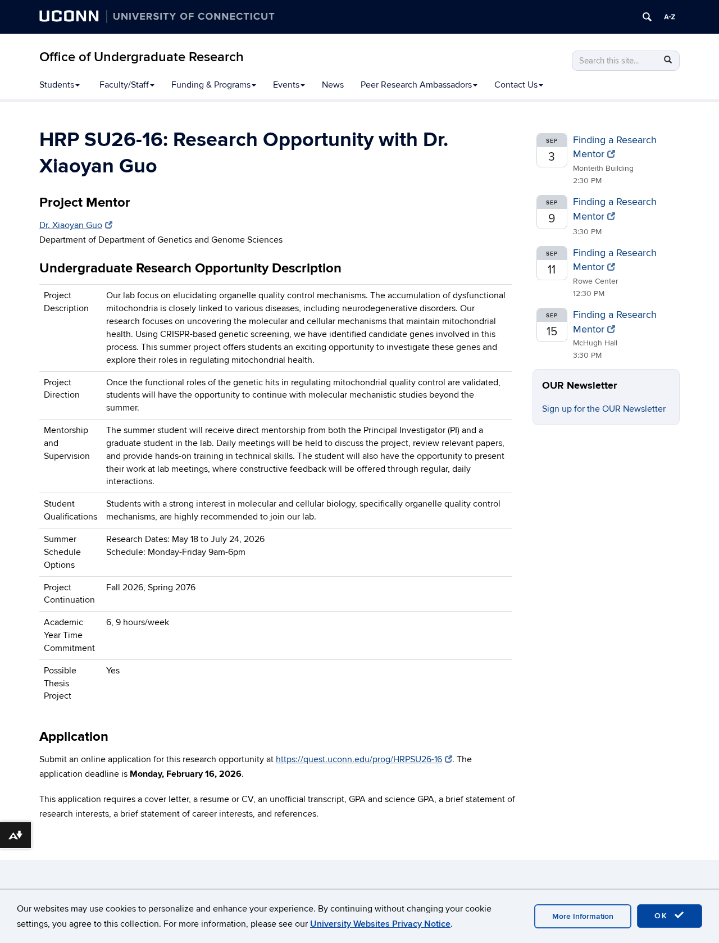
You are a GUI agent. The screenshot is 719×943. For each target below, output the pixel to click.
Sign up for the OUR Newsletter (604, 408)
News (333, 84)
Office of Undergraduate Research (141, 57)
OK (662, 916)
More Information (582, 916)
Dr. (70, 225)
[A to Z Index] (670, 17)
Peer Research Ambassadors (416, 84)
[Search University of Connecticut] (647, 17)
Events (286, 84)
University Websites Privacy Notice (380, 924)
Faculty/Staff (124, 84)
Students (56, 84)
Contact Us (516, 84)
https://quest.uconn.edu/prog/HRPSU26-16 (359, 759)
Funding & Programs (211, 84)
